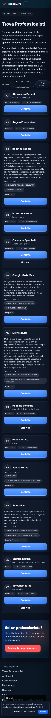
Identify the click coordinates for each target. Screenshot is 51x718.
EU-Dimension (10, 680)
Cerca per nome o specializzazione (22, 84)
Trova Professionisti (12, 671)
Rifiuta (17, 712)
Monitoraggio (9, 685)
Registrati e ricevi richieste (23, 648)
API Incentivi (8, 676)
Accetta (43, 712)
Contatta (26, 108)
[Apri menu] (26, 4)
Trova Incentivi (10, 666)
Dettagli (39, 707)
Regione (5, 84)
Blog (4, 694)
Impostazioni (29, 712)
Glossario (7, 690)
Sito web (25, 262)
